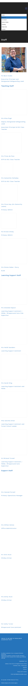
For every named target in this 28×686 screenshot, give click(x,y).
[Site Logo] (4, 9)
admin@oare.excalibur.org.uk (20, 674)
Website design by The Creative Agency (9, 682)
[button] (26, 8)
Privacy (16, 679)
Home (3, 15)
